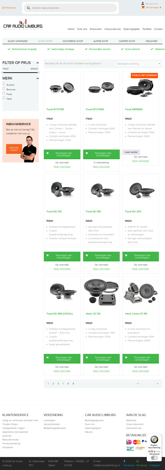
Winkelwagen (152, 7)
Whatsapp (10, 7)
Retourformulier (10, 439)
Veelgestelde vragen (13, 428)
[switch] (154, 458)
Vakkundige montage (62, 49)
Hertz (9, 99)
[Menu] (160, 436)
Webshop (131, 420)
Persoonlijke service (99, 49)
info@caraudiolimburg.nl (107, 465)
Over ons (82, 29)
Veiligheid (151, 41)
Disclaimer (7, 447)
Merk (7, 78)
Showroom (96, 29)
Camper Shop (127, 41)
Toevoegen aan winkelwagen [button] (63, 154)
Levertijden (49, 420)
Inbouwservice (112, 29)
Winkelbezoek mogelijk (24, 49)
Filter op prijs (16, 63)
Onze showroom (135, 424)
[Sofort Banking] (140, 448)
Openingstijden (131, 29)
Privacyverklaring (11, 443)
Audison (11, 85)
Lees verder (131, 152)
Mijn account (151, 4)
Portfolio (147, 29)
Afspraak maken (14, 148)
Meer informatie (62, 166)
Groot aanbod (132, 49)
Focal (9, 94)
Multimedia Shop (73, 41)
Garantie (6, 436)
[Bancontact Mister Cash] (130, 448)
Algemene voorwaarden (15, 432)
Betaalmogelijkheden (55, 428)
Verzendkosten (52, 424)
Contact (158, 29)
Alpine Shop (100, 41)
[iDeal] (129, 442)
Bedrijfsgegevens (94, 420)
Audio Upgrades (18, 41)
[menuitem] (69, 28)
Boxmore (11, 89)
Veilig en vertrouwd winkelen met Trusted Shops (20, 422)
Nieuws (89, 432)
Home (71, 29)
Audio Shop (45, 41)
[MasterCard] (137, 442)
